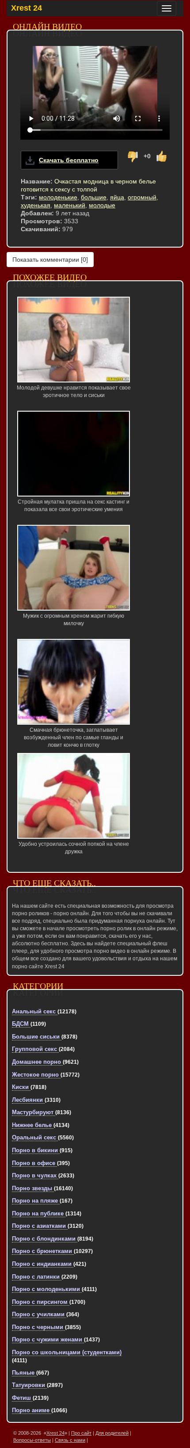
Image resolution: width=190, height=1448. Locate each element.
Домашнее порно (37, 1061)
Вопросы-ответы (32, 1440)
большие (93, 197)
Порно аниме (31, 1410)
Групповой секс (35, 1049)
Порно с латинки (36, 1276)
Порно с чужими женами (48, 1339)
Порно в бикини (36, 1150)
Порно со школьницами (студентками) (67, 1352)
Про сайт (81, 1433)
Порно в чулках (35, 1175)
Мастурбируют (33, 1112)
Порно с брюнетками (43, 1251)
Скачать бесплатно (69, 160)
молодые (102, 205)
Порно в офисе (34, 1163)
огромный (142, 197)
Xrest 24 (26, 8)
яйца (117, 197)
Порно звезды (33, 1188)
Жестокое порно (36, 1074)
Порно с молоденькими (47, 1289)
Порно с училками (39, 1314)
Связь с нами (70, 1440)
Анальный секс (34, 1011)
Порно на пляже (36, 1200)
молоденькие (58, 197)
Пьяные (24, 1372)
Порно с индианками (42, 1264)
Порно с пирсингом (40, 1302)
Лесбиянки (28, 1100)
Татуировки (29, 1385)
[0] (50, 259)
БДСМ (21, 1023)
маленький (69, 205)
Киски (21, 1087)
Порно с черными (38, 1327)
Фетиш (22, 1398)
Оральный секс (35, 1137)
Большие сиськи (36, 1036)
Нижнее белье (32, 1125)
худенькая (35, 205)
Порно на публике (38, 1213)
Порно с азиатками (40, 1226)
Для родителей (112, 1433)
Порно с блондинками (44, 1238)
